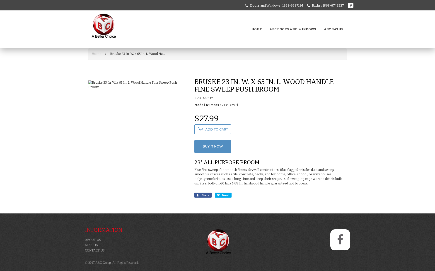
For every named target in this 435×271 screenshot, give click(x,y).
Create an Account (144, 42)
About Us (93, 240)
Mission (91, 245)
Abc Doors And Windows (292, 29)
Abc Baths (333, 29)
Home (256, 29)
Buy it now (213, 146)
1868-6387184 (292, 5)
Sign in (120, 42)
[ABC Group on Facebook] (350, 5)
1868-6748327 (333, 5)
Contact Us (95, 250)
